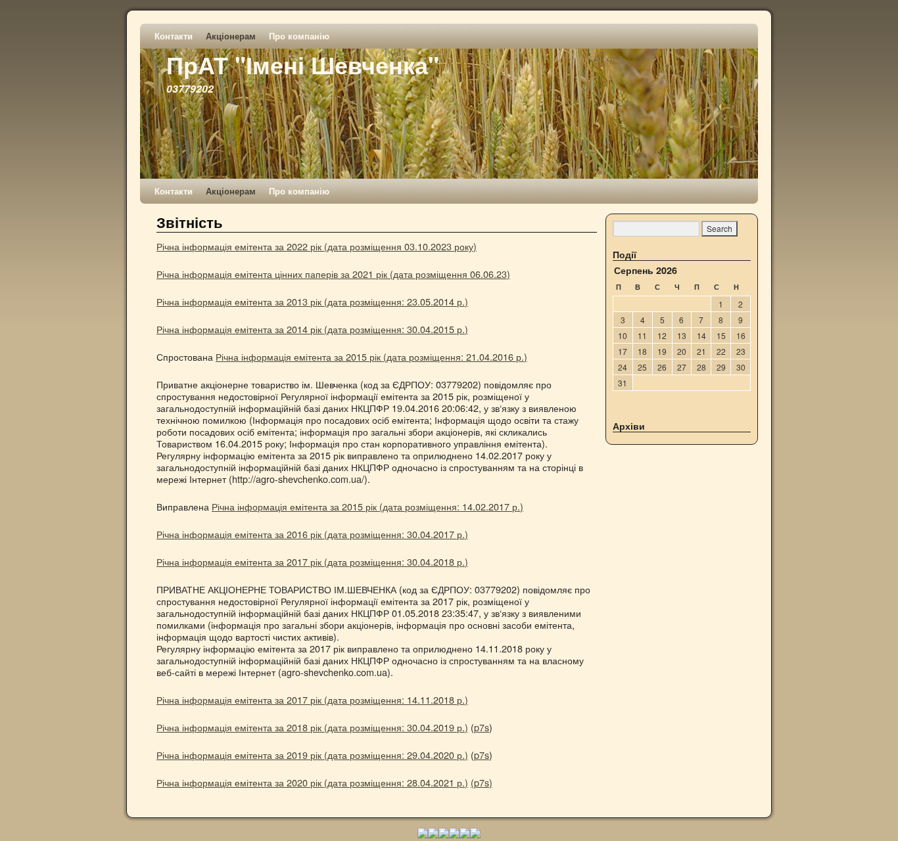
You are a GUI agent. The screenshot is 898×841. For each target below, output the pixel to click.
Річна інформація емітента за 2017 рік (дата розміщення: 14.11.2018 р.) (312, 699)
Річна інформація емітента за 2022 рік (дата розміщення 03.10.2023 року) (316, 246)
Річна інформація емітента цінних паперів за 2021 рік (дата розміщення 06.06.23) (333, 274)
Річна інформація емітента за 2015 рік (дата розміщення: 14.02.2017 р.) (367, 506)
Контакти (173, 36)
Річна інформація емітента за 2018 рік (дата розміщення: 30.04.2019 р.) (312, 727)
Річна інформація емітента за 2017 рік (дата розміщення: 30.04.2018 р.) (312, 561)
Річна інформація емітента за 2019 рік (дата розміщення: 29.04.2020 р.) (312, 754)
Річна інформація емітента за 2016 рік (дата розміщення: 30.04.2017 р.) (312, 534)
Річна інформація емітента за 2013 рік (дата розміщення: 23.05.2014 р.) (312, 301)
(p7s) (481, 782)
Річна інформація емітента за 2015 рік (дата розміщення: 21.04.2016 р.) (371, 356)
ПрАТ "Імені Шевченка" (302, 64)
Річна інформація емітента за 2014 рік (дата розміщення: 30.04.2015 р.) (312, 329)
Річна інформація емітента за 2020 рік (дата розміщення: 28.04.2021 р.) (312, 782)
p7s (481, 727)
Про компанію (299, 36)
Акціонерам (231, 36)
